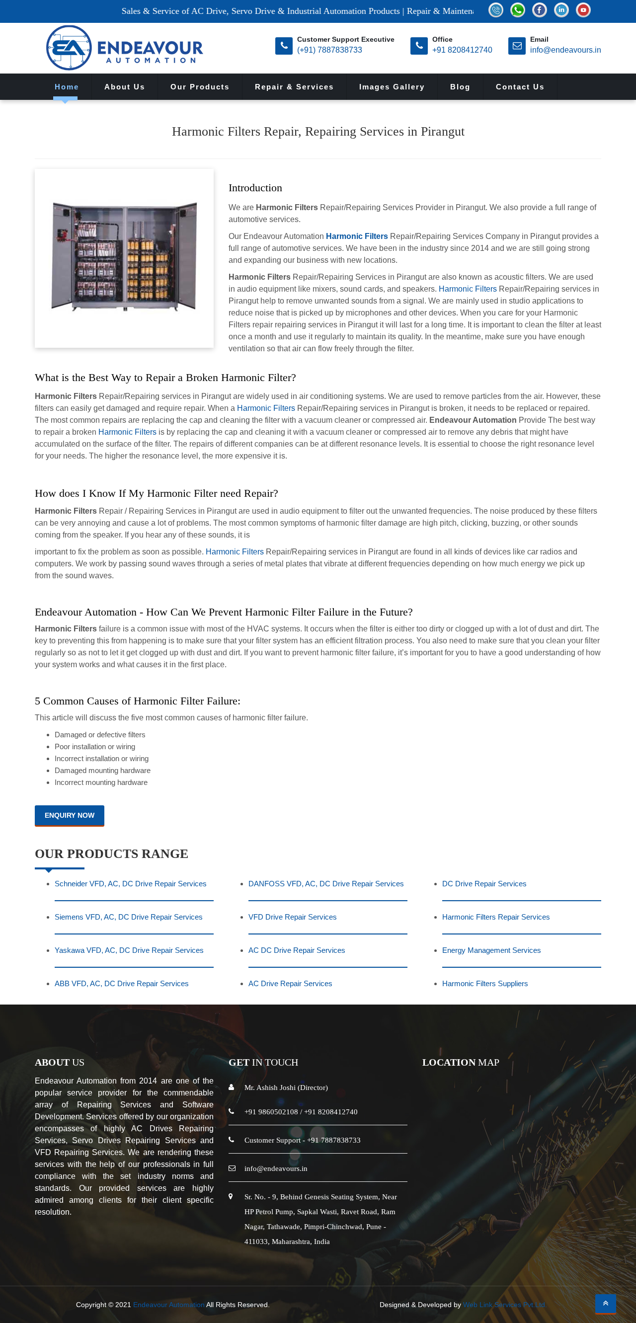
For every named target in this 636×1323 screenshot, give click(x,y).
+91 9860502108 (271, 1112)
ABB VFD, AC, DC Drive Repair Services (122, 983)
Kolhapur (226, 1254)
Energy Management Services (491, 950)
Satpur (481, 1254)
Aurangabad (119, 1254)
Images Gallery (392, 86)
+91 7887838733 (334, 1140)
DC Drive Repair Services (484, 883)
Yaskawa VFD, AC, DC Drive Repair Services (129, 950)
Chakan (333, 1254)
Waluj (454, 1254)
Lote (396, 1254)
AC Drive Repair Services (290, 983)
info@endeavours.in (565, 50)
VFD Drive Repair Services (292, 917)
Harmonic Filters (357, 236)
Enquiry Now (69, 815)
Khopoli (424, 1254)
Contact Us (520, 86)
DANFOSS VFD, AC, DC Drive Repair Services (326, 883)
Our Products (200, 86)
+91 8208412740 (462, 50)
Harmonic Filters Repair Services (496, 917)
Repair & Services (294, 86)
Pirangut (368, 1254)
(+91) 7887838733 (329, 50)
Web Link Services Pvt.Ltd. (505, 1305)
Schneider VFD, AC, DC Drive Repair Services (131, 883)
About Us (124, 86)
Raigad (191, 1254)
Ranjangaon (292, 1254)
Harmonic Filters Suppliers (485, 983)
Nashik (159, 1254)
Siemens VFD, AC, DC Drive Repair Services (129, 917)
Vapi (256, 1254)
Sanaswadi (519, 1254)
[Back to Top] (605, 1303)
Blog (460, 86)
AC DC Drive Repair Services (296, 950)
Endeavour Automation (169, 1305)
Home (67, 86)
